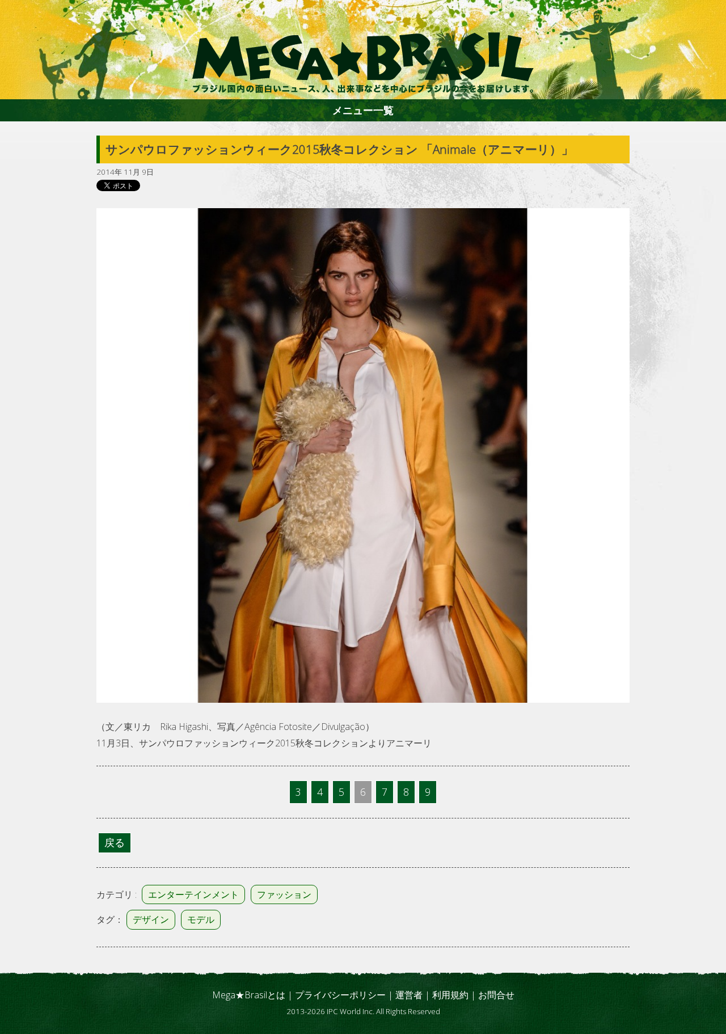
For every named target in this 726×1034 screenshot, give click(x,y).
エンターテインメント (193, 894)
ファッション (284, 894)
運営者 (409, 995)
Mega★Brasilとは (248, 995)
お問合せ (496, 995)
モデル (200, 919)
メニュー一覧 (363, 110)
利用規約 (450, 995)
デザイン (151, 919)
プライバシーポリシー (340, 995)
